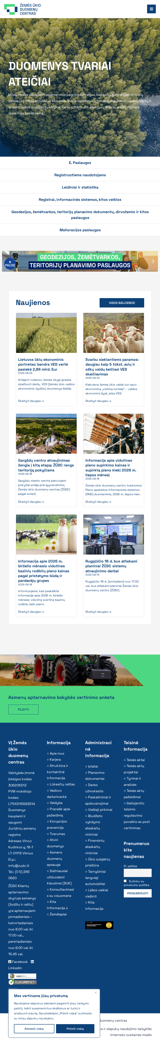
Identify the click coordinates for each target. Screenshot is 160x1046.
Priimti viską (75, 1029)
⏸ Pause (10, 263)
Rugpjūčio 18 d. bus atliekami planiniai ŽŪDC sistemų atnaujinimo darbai (111, 566)
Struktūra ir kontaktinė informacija (57, 772)
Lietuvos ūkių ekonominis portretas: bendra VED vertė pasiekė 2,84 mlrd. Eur (43, 364)
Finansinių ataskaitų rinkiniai (94, 846)
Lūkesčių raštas (62, 784)
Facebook (19, 962)
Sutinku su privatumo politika (136, 883)
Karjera (55, 759)
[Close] (95, 992)
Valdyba (56, 803)
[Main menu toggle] (151, 9)
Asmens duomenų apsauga (54, 858)
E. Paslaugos (80, 162)
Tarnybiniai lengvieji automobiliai (95, 877)
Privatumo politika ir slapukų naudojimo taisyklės (113, 1029)
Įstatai (93, 766)
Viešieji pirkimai (100, 809)
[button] (153, 261)
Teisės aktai (136, 760)
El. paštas (130, 866)
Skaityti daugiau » (31, 401)
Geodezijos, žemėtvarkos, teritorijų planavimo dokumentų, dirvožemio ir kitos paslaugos (80, 214)
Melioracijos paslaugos (80, 229)
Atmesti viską (34, 1029)
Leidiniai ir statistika (80, 187)
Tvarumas (57, 834)
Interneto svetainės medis (131, 1035)
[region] (54, 1013)
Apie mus (57, 753)
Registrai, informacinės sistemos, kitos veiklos (80, 199)
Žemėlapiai (58, 914)
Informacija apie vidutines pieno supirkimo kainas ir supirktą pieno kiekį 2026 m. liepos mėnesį (110, 467)
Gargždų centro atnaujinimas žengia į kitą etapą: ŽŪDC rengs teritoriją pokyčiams (46, 465)
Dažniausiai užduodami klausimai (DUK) (59, 877)
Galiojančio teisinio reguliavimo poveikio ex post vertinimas (137, 815)
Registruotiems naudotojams (80, 174)
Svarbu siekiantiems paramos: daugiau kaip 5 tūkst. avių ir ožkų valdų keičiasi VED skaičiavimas (112, 366)
